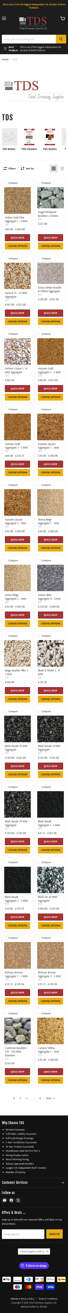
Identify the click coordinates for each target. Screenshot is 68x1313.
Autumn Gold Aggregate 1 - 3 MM (49, 370)
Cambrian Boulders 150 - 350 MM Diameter (16, 1051)
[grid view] (53, 168)
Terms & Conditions (48, 1298)
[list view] (62, 168)
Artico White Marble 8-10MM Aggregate (49, 289)
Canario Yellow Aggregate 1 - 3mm (48, 1049)
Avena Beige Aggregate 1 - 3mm (48, 521)
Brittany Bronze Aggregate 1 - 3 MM (16, 974)
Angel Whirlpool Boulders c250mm (48, 214)
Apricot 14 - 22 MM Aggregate (16, 294)
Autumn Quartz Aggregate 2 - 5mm (15, 521)
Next (49, 1098)
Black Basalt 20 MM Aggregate (16, 823)
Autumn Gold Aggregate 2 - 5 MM (16, 446)
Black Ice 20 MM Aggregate (47, 898)
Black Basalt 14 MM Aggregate (49, 747)
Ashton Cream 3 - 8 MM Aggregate (16, 370)
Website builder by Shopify (34, 1306)
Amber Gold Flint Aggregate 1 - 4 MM (16, 219)
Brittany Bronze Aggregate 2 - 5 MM (49, 974)
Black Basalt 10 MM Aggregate (16, 747)
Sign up (54, 1234)
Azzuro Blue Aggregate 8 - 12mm (49, 596)
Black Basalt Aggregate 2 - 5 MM (16, 898)
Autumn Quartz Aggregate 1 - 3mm (48, 446)
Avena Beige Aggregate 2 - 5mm (15, 596)
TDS (7, 224)
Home (5, 59)
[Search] (61, 39)
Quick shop (17, 237)
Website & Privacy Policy (22, 1298)
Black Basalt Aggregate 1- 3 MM (49, 823)
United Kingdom (32, 1251)
